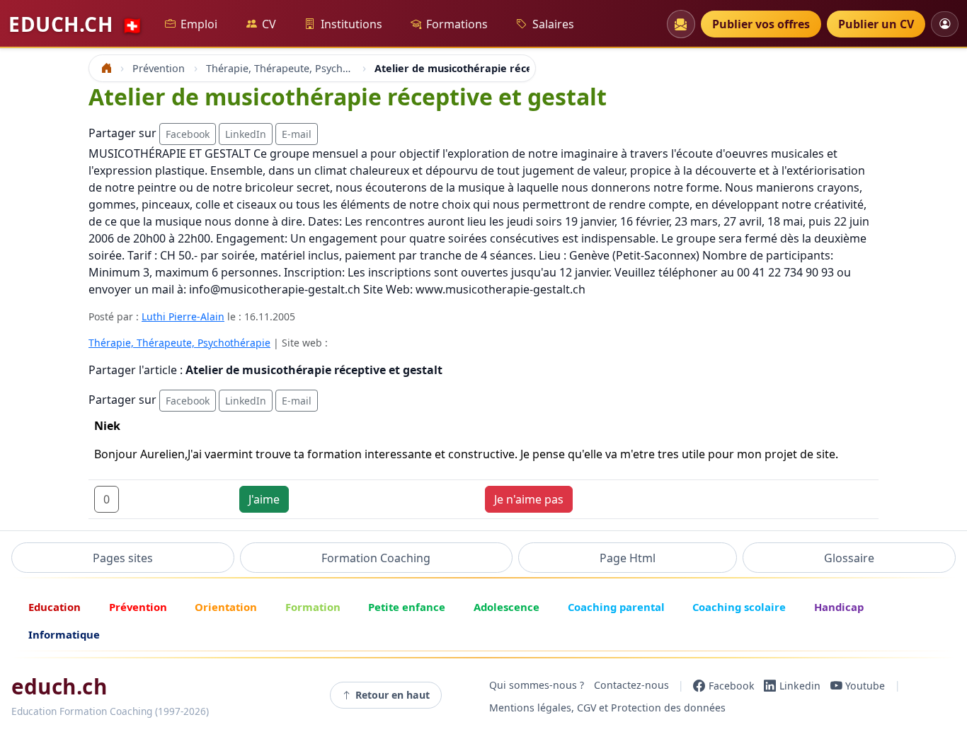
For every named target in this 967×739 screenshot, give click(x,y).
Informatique (64, 634)
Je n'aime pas (528, 499)
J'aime (264, 499)
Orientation (226, 607)
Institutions (351, 24)
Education (54, 607)
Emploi (199, 24)
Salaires (553, 24)
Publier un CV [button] (876, 24)
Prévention (138, 607)
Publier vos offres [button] (761, 24)
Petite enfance (406, 607)
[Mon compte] (945, 23)
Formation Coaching (375, 558)
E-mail (296, 134)
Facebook (188, 134)
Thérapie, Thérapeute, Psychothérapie (179, 342)
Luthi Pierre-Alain (183, 316)
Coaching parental (616, 607)
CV (269, 24)
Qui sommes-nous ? (536, 685)
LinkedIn (245, 134)
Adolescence (506, 607)
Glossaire (849, 558)
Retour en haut (392, 695)
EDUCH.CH (75, 24)
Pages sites (123, 558)
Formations (457, 24)
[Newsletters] (681, 24)
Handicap (839, 607)
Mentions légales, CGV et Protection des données (607, 708)
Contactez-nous (631, 685)
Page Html (628, 558)
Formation (313, 607)
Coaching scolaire (739, 607)
